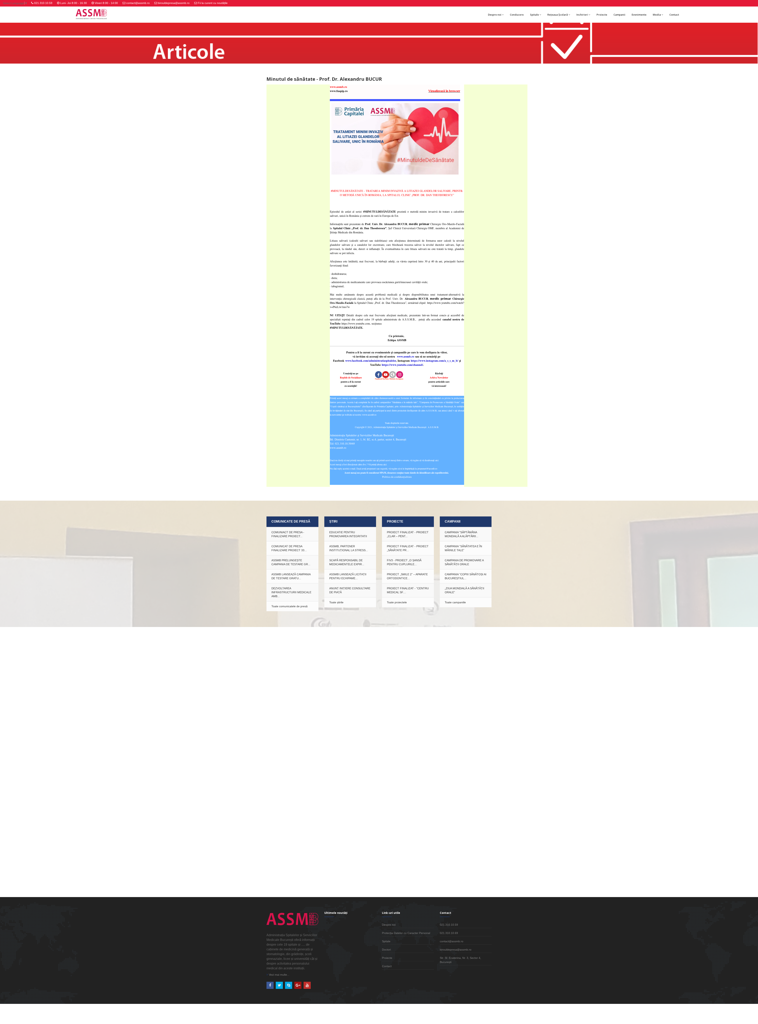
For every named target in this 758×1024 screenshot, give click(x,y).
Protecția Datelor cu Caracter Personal (406, 933)
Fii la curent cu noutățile (213, 3)
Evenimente (639, 14)
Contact (674, 14)
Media (657, 14)
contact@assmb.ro (138, 3)
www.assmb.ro (338, 87)
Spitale (534, 14)
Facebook (378, 379)
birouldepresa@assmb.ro (174, 3)
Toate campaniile (455, 602)
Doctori (386, 949)
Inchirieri (582, 14)
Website (392, 379)
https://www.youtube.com (355, 323)
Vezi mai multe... (278, 974)
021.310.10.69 (449, 933)
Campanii (619, 14)
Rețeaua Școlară (557, 14)
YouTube (385, 379)
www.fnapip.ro (340, 91)
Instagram (399, 379)
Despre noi (494, 14)
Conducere (517, 14)
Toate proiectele (397, 602)
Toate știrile (336, 602)
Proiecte (602, 14)
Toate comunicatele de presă (289, 606)
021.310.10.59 (43, 3)
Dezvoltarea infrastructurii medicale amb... (291, 592)
